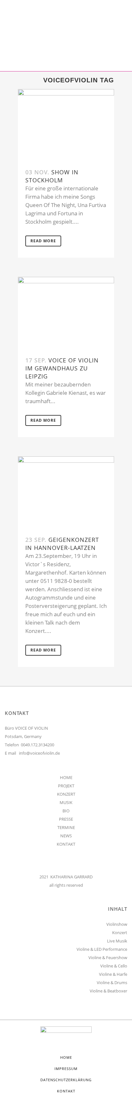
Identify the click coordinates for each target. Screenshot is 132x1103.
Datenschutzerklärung (66, 1079)
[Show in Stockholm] (66, 125)
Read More (43, 241)
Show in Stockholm (51, 176)
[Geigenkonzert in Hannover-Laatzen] (66, 492)
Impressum (66, 1068)
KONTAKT (66, 844)
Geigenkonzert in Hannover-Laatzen (62, 544)
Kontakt (66, 1091)
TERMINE (66, 827)
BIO (66, 811)
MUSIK (66, 802)
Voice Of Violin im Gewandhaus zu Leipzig (62, 368)
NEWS (66, 836)
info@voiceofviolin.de (39, 753)
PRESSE (66, 819)
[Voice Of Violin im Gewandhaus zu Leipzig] (66, 313)
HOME (66, 777)
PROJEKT (66, 786)
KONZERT (66, 794)
